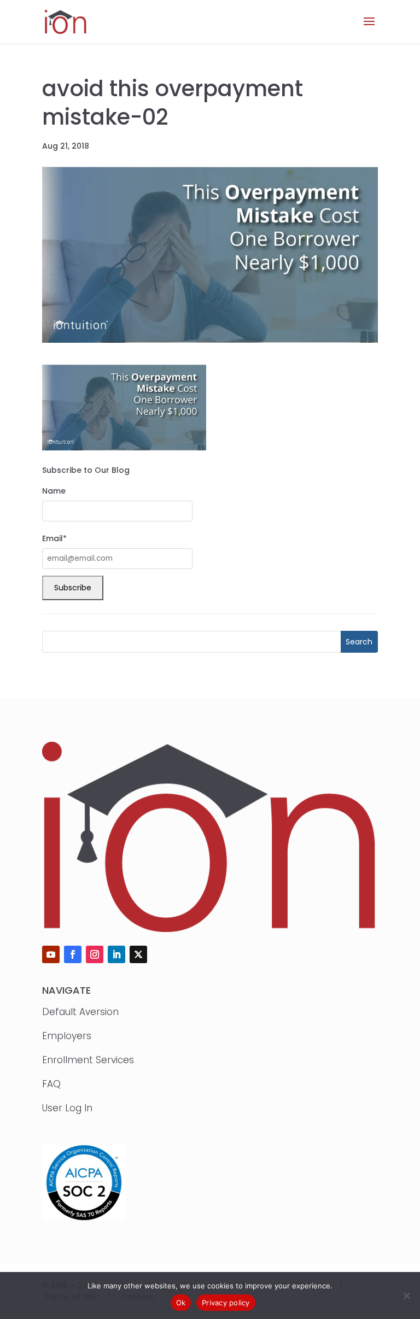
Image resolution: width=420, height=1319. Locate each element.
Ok (181, 1302)
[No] (406, 1295)
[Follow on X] (138, 954)
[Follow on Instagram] (94, 954)
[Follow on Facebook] (72, 954)
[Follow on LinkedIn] (116, 954)
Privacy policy (226, 1302)
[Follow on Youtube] (51, 954)
